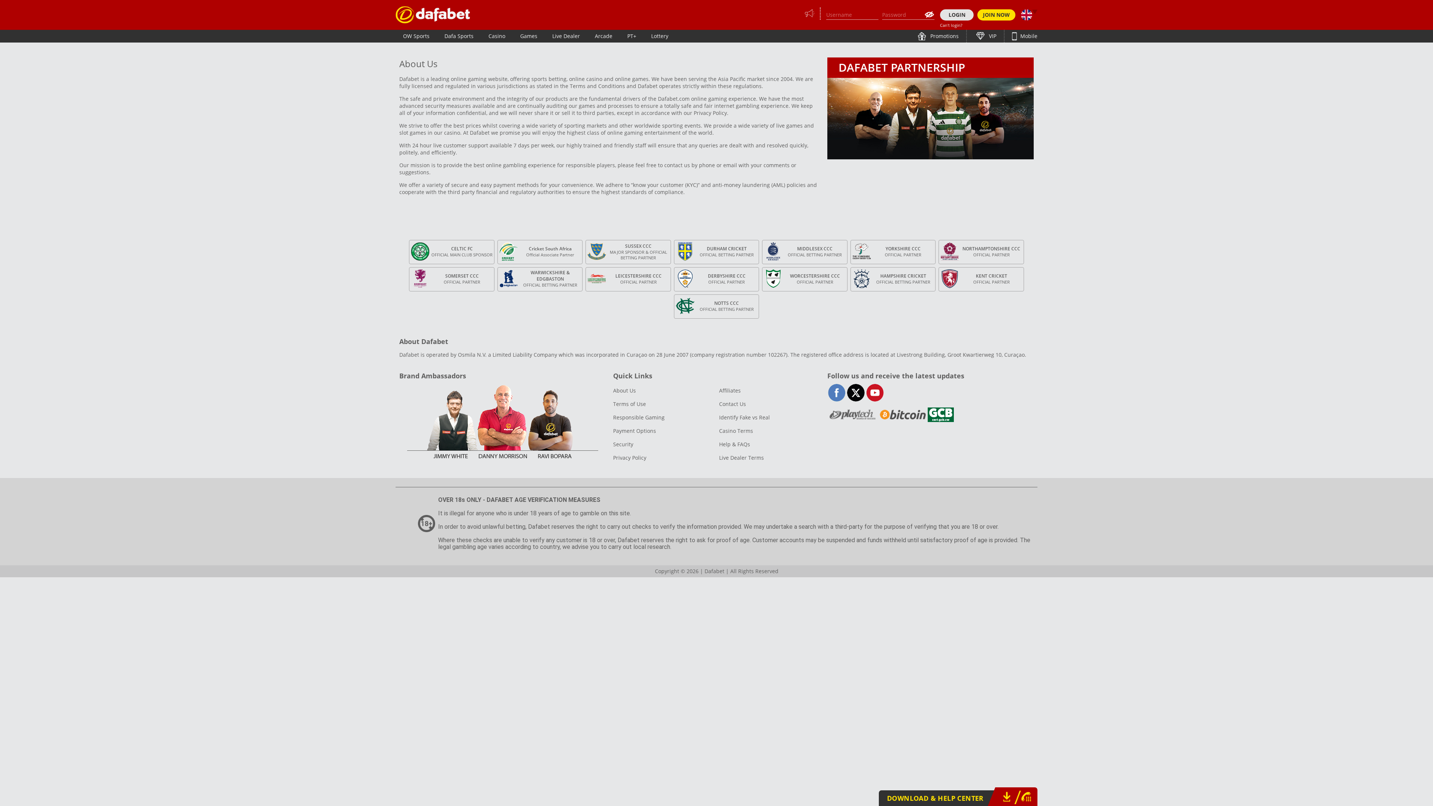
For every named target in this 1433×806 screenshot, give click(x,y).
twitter (856, 393)
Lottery (659, 36)
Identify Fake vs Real (744, 417)
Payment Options (634, 430)
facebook (837, 393)
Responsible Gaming (639, 417)
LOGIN (957, 14)
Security (623, 444)
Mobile (1028, 36)
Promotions (944, 36)
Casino (496, 36)
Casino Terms (736, 430)
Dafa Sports (459, 36)
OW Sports (416, 36)
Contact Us (732, 403)
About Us (624, 390)
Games (528, 36)
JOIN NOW (996, 14)
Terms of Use (629, 403)
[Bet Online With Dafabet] (433, 15)
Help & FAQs (734, 444)
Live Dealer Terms (741, 457)
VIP (991, 36)
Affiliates (730, 390)
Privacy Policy (629, 457)
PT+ (631, 36)
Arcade (603, 36)
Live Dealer (566, 36)
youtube (875, 393)
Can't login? (951, 25)
